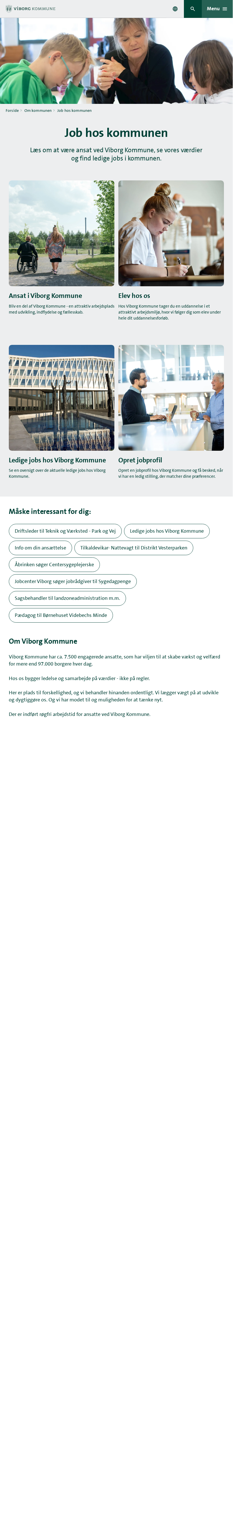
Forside (12, 110)
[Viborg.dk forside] (30, 9)
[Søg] (193, 9)
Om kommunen (38, 110)
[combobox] (175, 9)
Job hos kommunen (74, 110)
